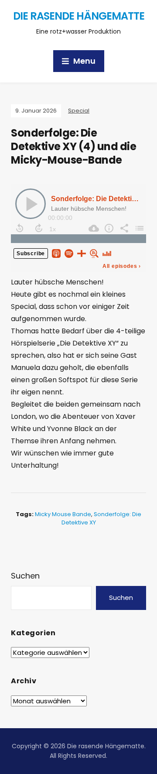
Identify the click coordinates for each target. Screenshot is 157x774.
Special (78, 110)
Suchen (25, 575)
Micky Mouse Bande (63, 514)
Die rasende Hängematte (78, 16)
